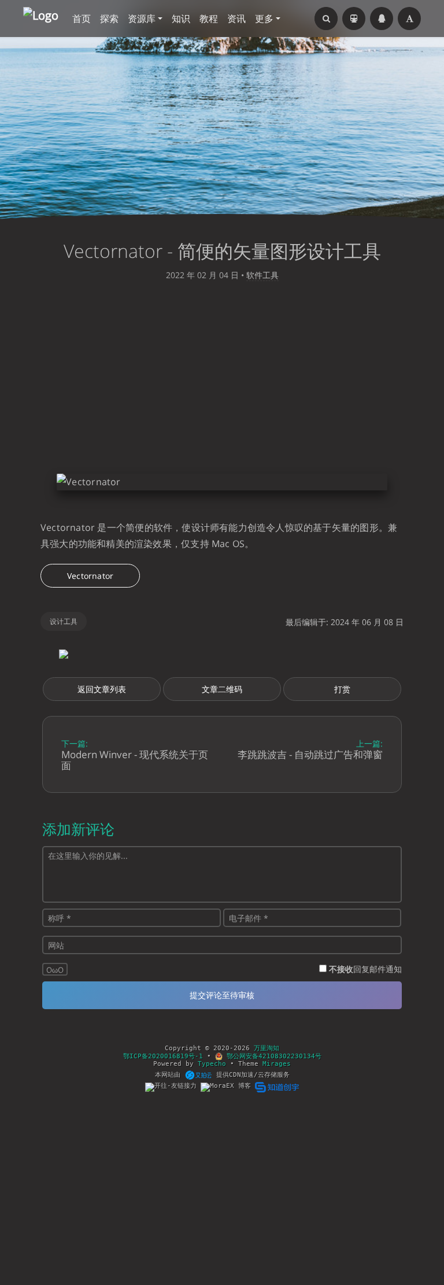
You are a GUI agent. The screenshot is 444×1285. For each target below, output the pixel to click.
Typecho (212, 1064)
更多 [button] (264, 18)
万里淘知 (266, 1048)
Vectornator (90, 575)
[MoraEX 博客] (228, 1087)
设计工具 (63, 621)
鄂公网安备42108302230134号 (272, 1056)
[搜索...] (326, 18)
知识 (181, 18)
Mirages (276, 1064)
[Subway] (353, 18)
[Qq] (381, 18)
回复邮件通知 (365, 968)
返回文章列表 (101, 689)
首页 (81, 18)
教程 (208, 18)
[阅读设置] (409, 18)
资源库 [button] (142, 18)
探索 (109, 18)
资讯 (236, 18)
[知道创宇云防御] (276, 1087)
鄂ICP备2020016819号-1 (163, 1056)
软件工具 (262, 274)
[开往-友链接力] (173, 1087)
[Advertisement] (222, 381)
